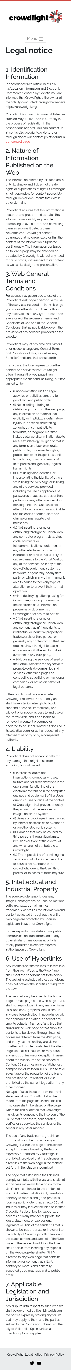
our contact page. (18, 141)
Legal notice (33, 1354)
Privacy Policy (54, 1354)
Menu (32, 38)
